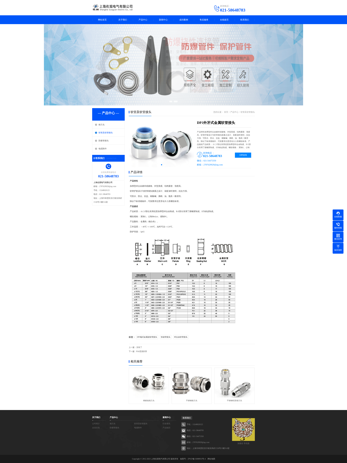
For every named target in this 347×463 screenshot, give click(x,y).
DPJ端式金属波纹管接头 (147, 337)
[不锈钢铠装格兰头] (234, 383)
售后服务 (204, 20)
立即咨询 (243, 155)
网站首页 (102, 20)
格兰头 (102, 125)
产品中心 (143, 20)
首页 (226, 112)
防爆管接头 (104, 141)
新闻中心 (163, 20)
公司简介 (96, 424)
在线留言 (224, 20)
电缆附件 (103, 149)
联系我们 (244, 20)
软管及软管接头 (106, 133)
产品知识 (166, 428)
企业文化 (96, 428)
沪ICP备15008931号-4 (197, 459)
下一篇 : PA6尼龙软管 (138, 351)
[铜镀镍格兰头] (149, 383)
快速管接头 (165, 337)
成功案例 (183, 20)
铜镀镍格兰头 (149, 401)
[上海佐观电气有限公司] (112, 7)
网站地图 (211, 459)
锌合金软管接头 (180, 337)
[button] (161, 164)
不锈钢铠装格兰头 (234, 401)
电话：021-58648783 (195, 430)
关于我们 (122, 20)
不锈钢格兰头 (191, 401)
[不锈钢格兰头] (192, 383)
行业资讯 (166, 424)
